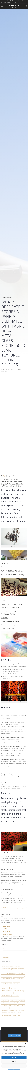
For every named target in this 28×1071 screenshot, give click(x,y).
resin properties (5, 1007)
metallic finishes (5, 1000)
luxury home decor (6, 998)
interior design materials (7, 990)
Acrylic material (17, 966)
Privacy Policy (17, 1069)
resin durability (21, 1005)
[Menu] (2, 6)
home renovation (5, 988)
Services (5, 952)
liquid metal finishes (6, 995)
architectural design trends (18, 968)
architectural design (6, 968)
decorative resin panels (16, 980)
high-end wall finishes (13, 985)
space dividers (5, 1010)
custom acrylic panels (18, 978)
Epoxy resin (4, 985)
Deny (14, 1061)
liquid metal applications (7, 993)
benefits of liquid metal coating (8, 973)
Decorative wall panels (7, 983)
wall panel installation (6, 1015)
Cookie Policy (11, 1069)
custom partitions (5, 980)
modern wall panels (14, 1000)
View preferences (14, 1066)
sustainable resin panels (16, 1012)
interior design (14, 988)
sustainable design (6, 1012)
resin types (12, 1007)
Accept (14, 1057)
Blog (4, 476)
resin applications (17, 1002)
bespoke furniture (20, 973)
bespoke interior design (7, 976)
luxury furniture (15, 995)
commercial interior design (19, 976)
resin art (24, 1002)
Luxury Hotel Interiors (16, 998)
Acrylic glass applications (7, 966)
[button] (26, 1043)
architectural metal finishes (8, 971)
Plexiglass (22, 1000)
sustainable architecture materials (16, 1010)
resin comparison (13, 1005)
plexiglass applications (7, 1002)
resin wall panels (20, 1007)
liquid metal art (17, 993)
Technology (6, 957)
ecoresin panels (16, 983)
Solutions (5, 955)
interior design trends (18, 990)
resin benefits (4, 1005)
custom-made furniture (7, 978)
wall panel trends (16, 1015)
